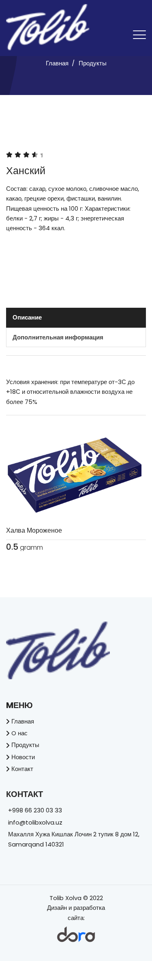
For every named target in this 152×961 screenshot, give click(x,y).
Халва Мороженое (34, 530)
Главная (57, 63)
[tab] (76, 317)
